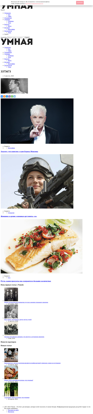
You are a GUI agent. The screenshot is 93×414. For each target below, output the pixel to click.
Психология (8, 31)
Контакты (11, 411)
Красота (6, 24)
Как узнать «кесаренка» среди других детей (18, 319)
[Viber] (9, 96)
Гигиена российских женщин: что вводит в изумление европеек (24, 337)
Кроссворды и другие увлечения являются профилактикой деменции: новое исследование (32, 363)
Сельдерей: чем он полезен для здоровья (16, 397)
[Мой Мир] (7, 96)
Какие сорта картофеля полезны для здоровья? (18, 380)
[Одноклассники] (4, 96)
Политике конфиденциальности (34, 3)
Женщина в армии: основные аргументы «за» (19, 216)
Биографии (11, 29)
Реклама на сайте (13, 410)
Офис (9, 16)
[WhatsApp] (12, 96)
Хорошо (80, 2)
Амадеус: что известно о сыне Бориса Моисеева (19, 151)
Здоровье (7, 19)
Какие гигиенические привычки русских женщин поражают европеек (26, 302)
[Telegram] (14, 96)
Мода (9, 26)
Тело (9, 23)
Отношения (8, 18)
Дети (9, 32)
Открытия (7, 13)
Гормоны (11, 21)
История (7, 27)
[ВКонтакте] (2, 96)
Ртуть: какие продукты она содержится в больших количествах (26, 281)
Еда (9, 14)
